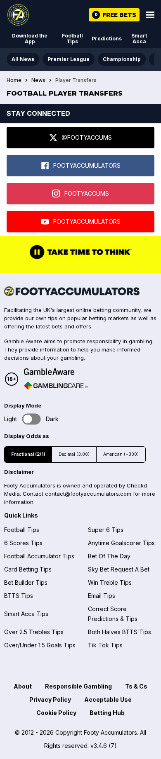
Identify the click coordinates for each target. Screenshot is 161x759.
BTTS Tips (18, 595)
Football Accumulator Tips (39, 556)
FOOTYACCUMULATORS (87, 165)
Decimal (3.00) (74, 454)
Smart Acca (139, 39)
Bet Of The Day (109, 556)
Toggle (31, 418)
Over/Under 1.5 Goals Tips (40, 645)
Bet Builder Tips (25, 582)
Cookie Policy (56, 712)
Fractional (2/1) (28, 454)
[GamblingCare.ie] (56, 386)
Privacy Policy (50, 699)
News (38, 80)
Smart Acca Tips (26, 613)
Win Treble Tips (110, 582)
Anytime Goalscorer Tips (121, 542)
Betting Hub (107, 712)
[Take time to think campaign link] (80, 258)
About (23, 686)
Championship (122, 59)
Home (14, 80)
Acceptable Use (108, 699)
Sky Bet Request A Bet (118, 569)
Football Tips (72, 39)
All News (23, 59)
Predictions (107, 38)
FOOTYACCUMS (86, 193)
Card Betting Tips (28, 569)
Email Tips (101, 595)
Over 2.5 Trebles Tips (34, 631)
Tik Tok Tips (105, 645)
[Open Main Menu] (150, 15)
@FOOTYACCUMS (87, 137)
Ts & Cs (136, 686)
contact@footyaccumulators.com (88, 493)
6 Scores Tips (23, 542)
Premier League (68, 59)
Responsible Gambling (78, 686)
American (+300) (121, 454)
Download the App (29, 39)
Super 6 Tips (105, 529)
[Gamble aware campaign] (56, 371)
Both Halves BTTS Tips (119, 631)
